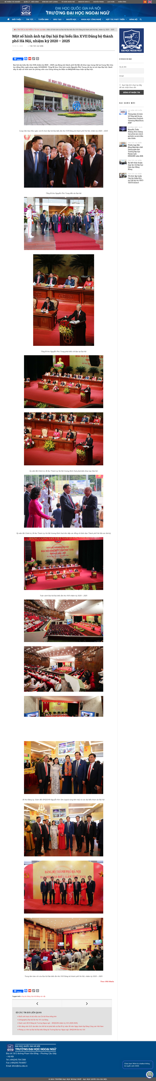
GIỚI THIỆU (16, 19)
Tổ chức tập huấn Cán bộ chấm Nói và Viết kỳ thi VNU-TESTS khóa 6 (136, 179)
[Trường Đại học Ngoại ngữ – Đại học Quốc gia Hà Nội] (78, 10)
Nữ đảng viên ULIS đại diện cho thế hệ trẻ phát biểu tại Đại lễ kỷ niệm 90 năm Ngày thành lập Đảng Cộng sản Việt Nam (61, 1026)
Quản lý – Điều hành (31, 1)
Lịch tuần (110, 1)
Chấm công (122, 1)
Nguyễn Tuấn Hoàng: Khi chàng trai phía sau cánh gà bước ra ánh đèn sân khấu (135, 133)
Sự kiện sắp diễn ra (135, 111)
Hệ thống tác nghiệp (12, 1)
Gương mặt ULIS (135, 127)
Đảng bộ (133, 19)
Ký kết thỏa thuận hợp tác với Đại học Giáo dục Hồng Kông (135, 166)
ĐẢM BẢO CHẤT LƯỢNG (50, 1)
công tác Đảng (26, 996)
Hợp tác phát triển (115, 19)
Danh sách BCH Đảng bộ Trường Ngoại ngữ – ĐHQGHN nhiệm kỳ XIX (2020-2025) (48, 1023)
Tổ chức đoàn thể (68, 1)
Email (121, 76)
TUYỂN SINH (43, 19)
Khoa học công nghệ (91, 19)
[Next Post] (87, 1003)
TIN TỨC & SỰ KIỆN (25, 30)
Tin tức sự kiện (39, 30)
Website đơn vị (84, 1)
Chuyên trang (98, 1)
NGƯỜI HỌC (71, 19)
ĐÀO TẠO (57, 19)
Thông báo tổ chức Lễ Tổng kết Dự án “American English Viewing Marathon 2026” (136, 118)
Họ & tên (122, 67)
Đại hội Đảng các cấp (38, 996)
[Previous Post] (37, 1003)
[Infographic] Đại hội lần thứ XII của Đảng (33, 1020)
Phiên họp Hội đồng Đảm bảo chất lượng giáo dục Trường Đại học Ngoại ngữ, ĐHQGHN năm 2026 (135, 150)
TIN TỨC (29, 19)
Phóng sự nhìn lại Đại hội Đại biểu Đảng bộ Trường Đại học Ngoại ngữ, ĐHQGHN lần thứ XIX (52, 1030)
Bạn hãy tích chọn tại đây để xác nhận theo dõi (130, 86)
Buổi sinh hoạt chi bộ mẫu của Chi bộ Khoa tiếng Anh (37, 1016)
